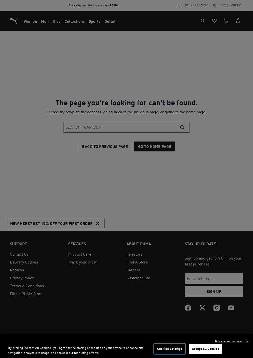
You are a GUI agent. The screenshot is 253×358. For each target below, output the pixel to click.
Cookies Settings (169, 349)
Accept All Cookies (205, 349)
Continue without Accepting (232, 341)
